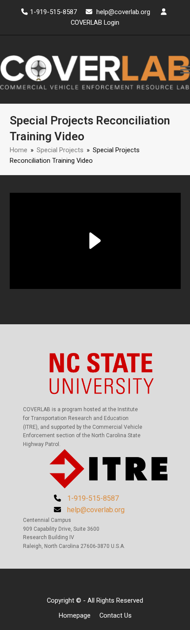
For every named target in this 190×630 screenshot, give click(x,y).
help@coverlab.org (123, 12)
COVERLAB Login (95, 22)
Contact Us (115, 615)
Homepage (75, 615)
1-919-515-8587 (53, 12)
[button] (185, 69)
